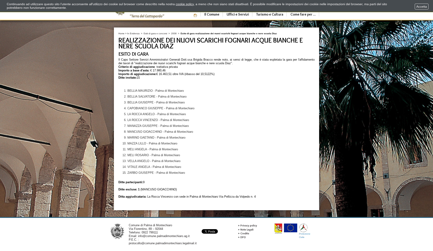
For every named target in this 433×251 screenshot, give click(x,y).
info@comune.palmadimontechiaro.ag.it (164, 236)
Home (121, 33)
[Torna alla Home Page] (117, 231)
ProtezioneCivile (304, 235)
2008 (174, 33)
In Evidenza (133, 33)
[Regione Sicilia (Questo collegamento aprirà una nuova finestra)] (278, 229)
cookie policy (185, 4)
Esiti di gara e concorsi (155, 33)
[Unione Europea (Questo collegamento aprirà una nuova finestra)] (290, 228)
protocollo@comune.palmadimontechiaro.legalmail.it (163, 243)
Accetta (421, 6)
